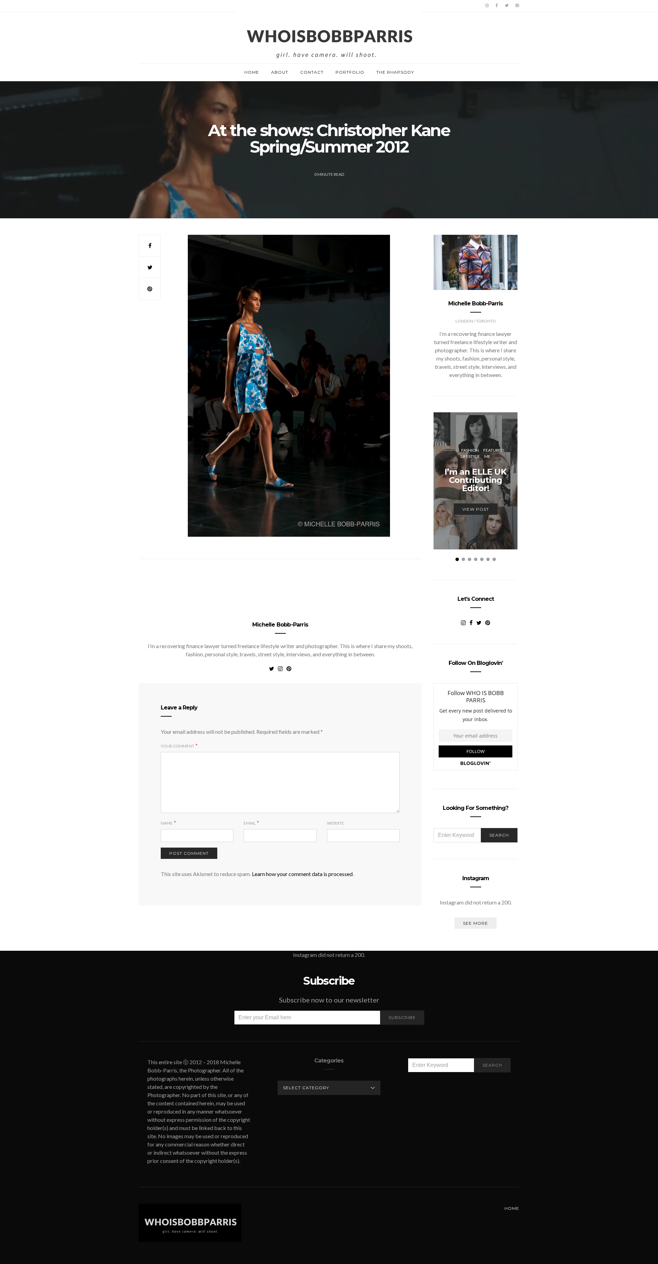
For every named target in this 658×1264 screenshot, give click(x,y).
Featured (493, 450)
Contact (312, 72)
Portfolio (350, 72)
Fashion (470, 450)
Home (251, 72)
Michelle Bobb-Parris (280, 624)
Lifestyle (470, 456)
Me (487, 456)
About (279, 72)
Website (335, 823)
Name (167, 823)
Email (250, 823)
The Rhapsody (395, 72)
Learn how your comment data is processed (302, 874)
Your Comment (177, 746)
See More (475, 923)
